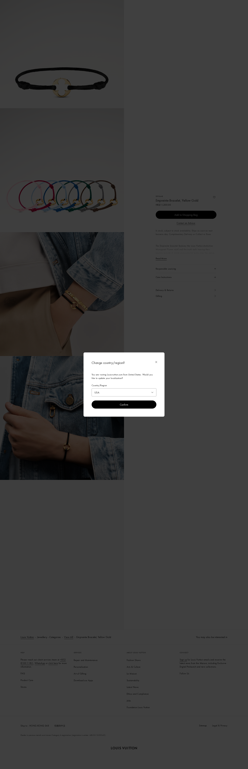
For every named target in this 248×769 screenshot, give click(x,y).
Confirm (124, 404)
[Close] (156, 362)
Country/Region (99, 385)
